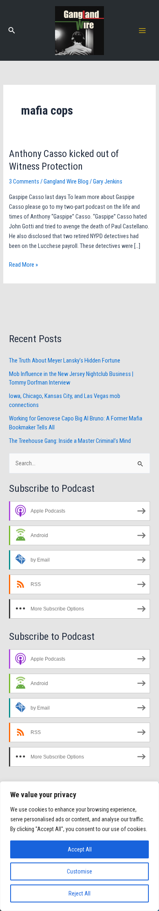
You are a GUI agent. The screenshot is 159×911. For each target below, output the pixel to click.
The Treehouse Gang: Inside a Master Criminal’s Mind (70, 440)
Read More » (23, 264)
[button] (11, 30)
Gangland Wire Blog (66, 181)
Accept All (80, 849)
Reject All (79, 893)
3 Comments (24, 181)
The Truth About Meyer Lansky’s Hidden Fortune (64, 360)
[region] (79, 846)
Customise (79, 871)
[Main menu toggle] (142, 30)
